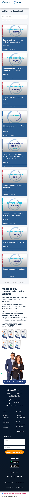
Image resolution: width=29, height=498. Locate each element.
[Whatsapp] (7, 476)
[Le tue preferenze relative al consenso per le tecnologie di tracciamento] (1, 373)
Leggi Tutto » (6, 45)
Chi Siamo (5, 415)
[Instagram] (14, 476)
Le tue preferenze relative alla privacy (14, 493)
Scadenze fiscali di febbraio (14, 269)
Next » (24, 282)
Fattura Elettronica (20, 429)
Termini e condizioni (5, 428)
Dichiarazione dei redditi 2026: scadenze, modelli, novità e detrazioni (13, 156)
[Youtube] (21, 476)
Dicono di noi (6, 417)
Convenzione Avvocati (19, 420)
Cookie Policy (6, 425)
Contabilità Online (20, 424)
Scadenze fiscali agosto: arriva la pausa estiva (13, 41)
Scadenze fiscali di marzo (13, 242)
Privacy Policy (6, 422)
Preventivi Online (20, 431)
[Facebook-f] (11, 476)
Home (3, 20)
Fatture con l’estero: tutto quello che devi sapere (13, 215)
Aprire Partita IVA (20, 415)
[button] (14, 6)
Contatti (5, 420)
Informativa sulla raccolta (9, 496)
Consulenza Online (20, 417)
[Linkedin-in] (18, 476)
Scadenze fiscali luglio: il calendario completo (13, 69)
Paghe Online (19, 426)
